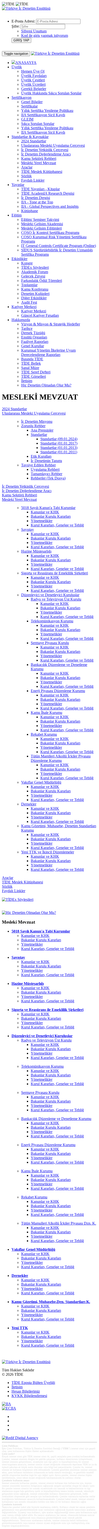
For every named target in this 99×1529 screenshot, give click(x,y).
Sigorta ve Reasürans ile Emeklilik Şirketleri (54, 573)
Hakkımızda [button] (21, 320)
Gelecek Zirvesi (33, 276)
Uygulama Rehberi (45, 469)
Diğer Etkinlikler (34, 298)
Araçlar (26, 167)
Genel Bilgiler (32, 102)
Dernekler (28, 804)
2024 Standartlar (33, 141)
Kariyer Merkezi (33, 311)
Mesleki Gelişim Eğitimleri (41, 228)
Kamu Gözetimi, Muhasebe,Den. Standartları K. (51, 1302)
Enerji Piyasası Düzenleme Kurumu (58, 691)
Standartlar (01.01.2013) (58, 448)
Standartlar (39, 434)
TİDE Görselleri (33, 376)
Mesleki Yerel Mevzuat (38, 163)
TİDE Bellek (31, 363)
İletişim (26, 381)
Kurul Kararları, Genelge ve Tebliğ (57, 525)
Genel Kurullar (32, 346)
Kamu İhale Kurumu (46, 712)
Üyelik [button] (17, 67)
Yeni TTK (20, 1328)
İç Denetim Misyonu (36, 421)
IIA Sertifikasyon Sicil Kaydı (43, 115)
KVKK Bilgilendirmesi (29, 1396)
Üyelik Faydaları (34, 76)
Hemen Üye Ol (32, 71)
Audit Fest (29, 302)
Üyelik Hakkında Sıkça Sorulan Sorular (51, 93)
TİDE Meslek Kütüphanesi (41, 172)
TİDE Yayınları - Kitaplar (40, 189)
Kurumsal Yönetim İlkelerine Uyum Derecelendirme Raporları (48, 352)
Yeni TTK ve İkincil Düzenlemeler (47, 852)
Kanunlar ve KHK (45, 512)
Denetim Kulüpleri (35, 294)
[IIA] (6, 1404)
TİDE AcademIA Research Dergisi (47, 193)
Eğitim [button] (17, 215)
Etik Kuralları (41, 456)
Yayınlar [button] (18, 185)
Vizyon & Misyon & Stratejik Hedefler (50, 324)
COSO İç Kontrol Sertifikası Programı (50, 233)
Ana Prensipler (42, 430)
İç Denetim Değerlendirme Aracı (46, 154)
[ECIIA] (9, 1408)
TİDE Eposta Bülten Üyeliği (33, 1383)
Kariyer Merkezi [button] (24, 307)
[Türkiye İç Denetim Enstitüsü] (26, 8)
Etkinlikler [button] (19, 259)
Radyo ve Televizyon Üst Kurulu (56, 599)
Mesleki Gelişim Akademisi (42, 224)
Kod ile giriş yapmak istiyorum (44, 35)
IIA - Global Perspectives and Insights (50, 206)
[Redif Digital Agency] (20, 1438)
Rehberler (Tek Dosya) (48, 478)
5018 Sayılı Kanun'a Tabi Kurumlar (48, 508)
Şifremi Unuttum (34, 31)
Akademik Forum (34, 272)
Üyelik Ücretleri (33, 84)
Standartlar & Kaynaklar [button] (30, 137)
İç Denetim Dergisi (35, 198)
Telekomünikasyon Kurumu (52, 621)
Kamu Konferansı (34, 289)
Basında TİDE (32, 359)
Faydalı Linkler (32, 180)
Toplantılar (29, 285)
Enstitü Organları (34, 337)
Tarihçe (26, 328)
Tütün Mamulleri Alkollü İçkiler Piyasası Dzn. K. (58, 1223)
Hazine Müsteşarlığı (36, 551)
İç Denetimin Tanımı (46, 461)
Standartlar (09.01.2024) (58, 439)
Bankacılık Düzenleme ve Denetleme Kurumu (56, 1119)
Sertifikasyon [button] (21, 97)
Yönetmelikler (41, 521)
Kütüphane (29, 211)
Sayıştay (27, 529)
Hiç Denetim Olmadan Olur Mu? (46, 385)
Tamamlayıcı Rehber (46, 474)
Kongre (27, 263)
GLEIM (27, 119)
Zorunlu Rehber (33, 426)
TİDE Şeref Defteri (35, 372)
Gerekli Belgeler (33, 89)
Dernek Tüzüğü (33, 333)
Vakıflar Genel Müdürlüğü (41, 782)
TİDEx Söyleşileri (35, 267)
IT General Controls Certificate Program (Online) (58, 246)
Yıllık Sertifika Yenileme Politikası (47, 110)
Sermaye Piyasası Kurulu (50, 643)
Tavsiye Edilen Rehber (38, 465)
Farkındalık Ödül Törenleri (41, 280)
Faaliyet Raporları (34, 342)
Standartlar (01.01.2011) (58, 452)
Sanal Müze (30, 368)
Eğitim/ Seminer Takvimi (40, 219)
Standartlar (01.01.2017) (58, 443)
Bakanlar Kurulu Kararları (51, 516)
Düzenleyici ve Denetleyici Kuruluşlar (50, 595)
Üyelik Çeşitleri (33, 80)
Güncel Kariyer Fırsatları (40, 315)
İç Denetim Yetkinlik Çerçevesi (44, 150)
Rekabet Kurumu (44, 734)
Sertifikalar (29, 106)
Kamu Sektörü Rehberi (38, 158)
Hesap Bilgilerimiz (26, 1391)
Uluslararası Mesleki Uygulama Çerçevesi (53, 145)
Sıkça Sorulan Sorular (37, 124)
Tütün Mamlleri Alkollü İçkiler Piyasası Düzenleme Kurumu (61, 758)
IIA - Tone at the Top (37, 202)
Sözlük (26, 176)
